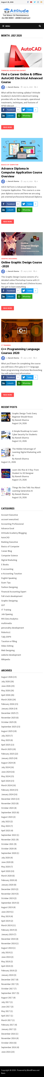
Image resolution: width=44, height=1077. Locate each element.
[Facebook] (28, 1)
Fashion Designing (9, 587)
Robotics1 (6, 632)
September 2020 (8, 853)
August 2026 (7, 677)
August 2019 (7, 907)
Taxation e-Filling (9, 641)
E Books (5, 564)
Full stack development (11, 596)
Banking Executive (9, 542)
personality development (12, 627)
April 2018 (5, 966)
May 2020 (5, 866)
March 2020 (6, 875)
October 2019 (7, 898)
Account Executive (9, 514)
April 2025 (5, 744)
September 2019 (8, 902)
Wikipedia (5, 659)
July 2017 (5, 1002)
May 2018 (5, 961)
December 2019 (8, 889)
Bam (3, 1073)
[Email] (41, 1)
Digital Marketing (9, 560)
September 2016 (8, 1047)
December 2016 (8, 1033)
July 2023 (5, 821)
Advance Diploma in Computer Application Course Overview (21, 172)
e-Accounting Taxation (11, 573)
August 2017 (7, 997)
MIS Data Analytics (9, 618)
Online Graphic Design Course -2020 (21, 264)
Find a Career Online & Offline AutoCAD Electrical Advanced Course (22, 78)
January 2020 (7, 884)
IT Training (6, 345)
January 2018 (7, 975)
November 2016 (8, 1038)
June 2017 (6, 1006)
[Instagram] (38, 1)
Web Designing (8, 650)
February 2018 (7, 970)
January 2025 (7, 758)
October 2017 (7, 988)
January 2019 (7, 934)
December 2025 (8, 713)
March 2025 (6, 749)
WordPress (31, 1070)
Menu (7, 26)
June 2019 (6, 911)
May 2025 (5, 740)
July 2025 (5, 735)
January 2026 (7, 708)
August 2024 (7, 762)
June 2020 (6, 862)
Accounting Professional (12, 523)
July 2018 (5, 952)
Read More (7, 127)
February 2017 (7, 1024)
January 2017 (7, 1029)
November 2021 (8, 839)
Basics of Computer (9, 165)
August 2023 (7, 817)
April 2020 (5, 871)
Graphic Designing (9, 258)
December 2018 (8, 938)
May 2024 (5, 776)
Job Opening (7, 614)
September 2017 (8, 993)
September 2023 (8, 812)
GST (3, 605)
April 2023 (5, 830)
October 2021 (7, 844)
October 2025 (7, 722)
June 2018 (6, 957)
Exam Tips (6, 582)
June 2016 (6, 1051)
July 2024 (5, 767)
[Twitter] (35, 1)
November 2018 (8, 943)
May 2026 (5, 690)
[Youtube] (31, 1)
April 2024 (5, 780)
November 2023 (8, 803)
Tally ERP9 (6, 636)
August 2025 (7, 731)
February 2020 (7, 880)
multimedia (6, 623)
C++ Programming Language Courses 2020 (20, 351)
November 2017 (8, 984)
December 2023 (8, 798)
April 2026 (5, 695)
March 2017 (6, 1020)
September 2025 (8, 726)
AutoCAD (5, 537)
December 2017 (8, 979)
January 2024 (7, 794)
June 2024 (6, 771)
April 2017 (5, 1015)
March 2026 (6, 699)
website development (11, 654)
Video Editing (7, 645)
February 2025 (7, 753)
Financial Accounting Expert (13, 70)
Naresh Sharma (13, 87)
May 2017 (5, 1011)
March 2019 (6, 925)
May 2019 (5, 916)
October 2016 (7, 1042)
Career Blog (6, 551)
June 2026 (6, 686)
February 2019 (7, 929)
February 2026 (7, 704)
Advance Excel (7, 528)
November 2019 (8, 893)
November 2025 (8, 717)
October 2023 (7, 807)
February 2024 (7, 789)
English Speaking (9, 578)
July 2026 (5, 681)
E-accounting (7, 569)
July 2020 (5, 857)
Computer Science (9, 555)
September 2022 (8, 835)
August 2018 (7, 948)
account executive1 (10, 519)
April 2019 (5, 920)
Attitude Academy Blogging (14, 532)
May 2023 (5, 826)
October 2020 (7, 848)
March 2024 (6, 785)
